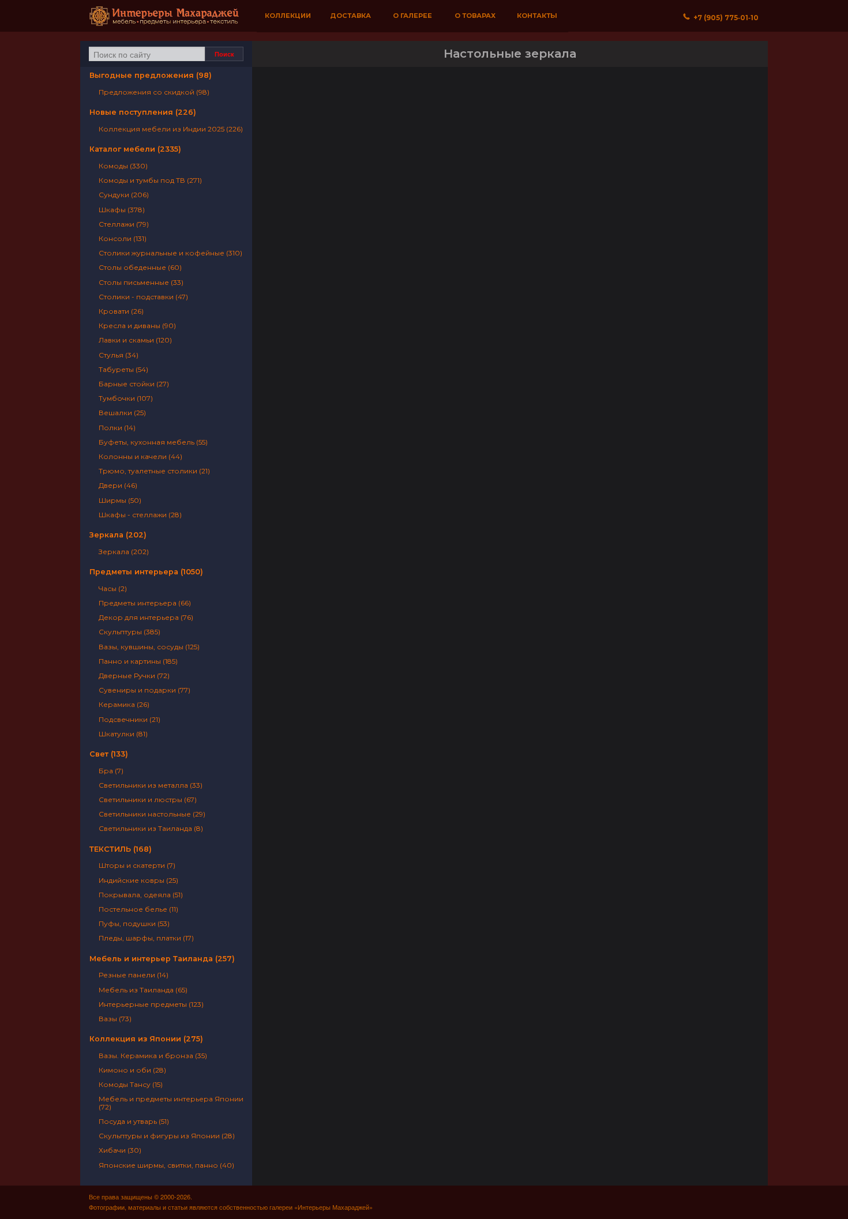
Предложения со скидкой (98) (154, 92)
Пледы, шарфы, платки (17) (146, 938)
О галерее (412, 16)
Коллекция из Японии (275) (146, 1038)
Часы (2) (113, 588)
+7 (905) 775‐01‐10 (724, 17)
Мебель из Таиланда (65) (143, 989)
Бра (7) (111, 770)
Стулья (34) (118, 355)
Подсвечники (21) (129, 719)
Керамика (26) (124, 704)
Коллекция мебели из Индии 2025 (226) (171, 129)
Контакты (537, 16)
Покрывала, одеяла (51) (141, 894)
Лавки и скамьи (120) (135, 340)
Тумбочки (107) (126, 398)
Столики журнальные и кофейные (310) (170, 253)
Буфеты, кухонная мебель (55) (153, 442)
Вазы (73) (115, 1018)
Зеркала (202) (118, 535)
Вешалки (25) (122, 412)
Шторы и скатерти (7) (137, 865)
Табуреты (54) (123, 369)
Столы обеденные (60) (140, 267)
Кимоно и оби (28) (132, 1070)
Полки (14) (117, 427)
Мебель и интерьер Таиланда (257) (162, 958)
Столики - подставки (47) (143, 296)
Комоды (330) (123, 165)
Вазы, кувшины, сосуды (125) (149, 646)
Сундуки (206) (124, 194)
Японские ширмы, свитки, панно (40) (166, 1165)
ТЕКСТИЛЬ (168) (120, 849)
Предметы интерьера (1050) (146, 571)
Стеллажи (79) (124, 224)
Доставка (350, 16)
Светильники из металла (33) (150, 785)
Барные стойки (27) (134, 383)
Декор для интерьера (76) (146, 617)
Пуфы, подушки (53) (134, 923)
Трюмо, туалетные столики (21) (154, 470)
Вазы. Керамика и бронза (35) (153, 1055)
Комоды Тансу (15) (131, 1084)
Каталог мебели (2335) (135, 149)
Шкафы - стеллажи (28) (140, 514)
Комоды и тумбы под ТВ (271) (150, 180)
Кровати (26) (121, 311)
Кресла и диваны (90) (137, 325)
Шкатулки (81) (123, 733)
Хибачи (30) (120, 1150)
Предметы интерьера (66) (145, 603)
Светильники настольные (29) (152, 814)
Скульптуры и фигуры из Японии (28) (167, 1135)
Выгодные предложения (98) (150, 75)
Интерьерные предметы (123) (151, 1004)
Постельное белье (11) (138, 909)
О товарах (475, 16)
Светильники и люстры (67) (148, 799)
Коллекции (288, 16)
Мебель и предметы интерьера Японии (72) (171, 1102)
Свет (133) (108, 754)
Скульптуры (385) (129, 631)
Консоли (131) (123, 238)
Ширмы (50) (120, 500)
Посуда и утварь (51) (134, 1121)
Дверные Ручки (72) (134, 675)
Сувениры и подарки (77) (144, 690)
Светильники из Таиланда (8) (151, 828)
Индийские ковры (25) (138, 880)
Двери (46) (118, 485)
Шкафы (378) (122, 209)
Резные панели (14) (133, 974)
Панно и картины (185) (138, 661)
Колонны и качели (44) (140, 456)
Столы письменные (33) (141, 282)
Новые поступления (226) (142, 112)
